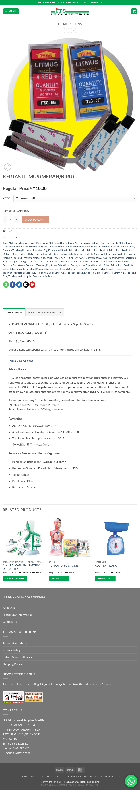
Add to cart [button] (59, 578)
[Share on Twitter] (19, 284)
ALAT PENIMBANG (106, 565)
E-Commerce (64, 784)
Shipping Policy (12, 664)
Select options (14, 578)
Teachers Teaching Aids (113, 272)
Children (129, 246)
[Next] (137, 552)
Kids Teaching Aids (63, 254)
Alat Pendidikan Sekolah (61, 242)
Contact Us (10, 621)
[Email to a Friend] (26, 284)
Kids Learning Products (40, 254)
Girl (21, 254)
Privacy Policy (17, 369)
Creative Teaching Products (17, 250)
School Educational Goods (63, 265)
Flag (15, 254)
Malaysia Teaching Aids (45, 257)
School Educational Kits (90, 265)
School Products (37, 268)
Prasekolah (19, 265)
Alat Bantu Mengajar (19, 242)
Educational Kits (77, 250)
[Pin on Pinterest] (32, 284)
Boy (122, 246)
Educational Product (97, 250)
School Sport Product (57, 268)
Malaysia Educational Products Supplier (114, 254)
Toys (50, 276)
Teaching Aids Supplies (20, 276)
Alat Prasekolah (109, 242)
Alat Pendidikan (39, 242)
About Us (9, 607)
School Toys (29, 272)
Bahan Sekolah (92, 246)
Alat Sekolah (125, 242)
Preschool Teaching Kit (37, 265)
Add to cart (35, 219)
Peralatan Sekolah (82, 261)
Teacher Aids (58, 272)
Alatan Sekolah (56, 246)
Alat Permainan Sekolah (87, 242)
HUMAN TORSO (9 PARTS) (64, 565)
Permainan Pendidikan (105, 261)
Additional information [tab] (44, 312)
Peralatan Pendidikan (61, 261)
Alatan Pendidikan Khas (35, 246)
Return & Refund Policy (17, 657)
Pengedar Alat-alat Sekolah (34, 261)
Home (63, 24)
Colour (6, 198)
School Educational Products (118, 265)
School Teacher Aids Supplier (84, 268)
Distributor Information (18, 614)
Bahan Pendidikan (74, 246)
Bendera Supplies (110, 246)
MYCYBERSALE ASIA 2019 (72, 257)
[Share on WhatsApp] (6, 284)
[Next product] (66, 30)
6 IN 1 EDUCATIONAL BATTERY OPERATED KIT (21, 567)
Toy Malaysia (40, 276)
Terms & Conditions (21, 360)
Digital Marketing (87, 784)
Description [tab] (14, 312)
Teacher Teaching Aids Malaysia (83, 272)
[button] (11, 11)
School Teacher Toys (110, 268)
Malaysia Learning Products (17, 257)
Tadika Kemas (43, 272)
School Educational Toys (15, 268)
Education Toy (40, 250)
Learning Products (83, 254)
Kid (25, 254)
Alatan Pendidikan (12, 246)
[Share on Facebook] (13, 284)
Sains (77, 24)
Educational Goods (58, 250)
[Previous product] (73, 30)
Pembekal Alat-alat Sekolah (102, 257)
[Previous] (3, 552)
